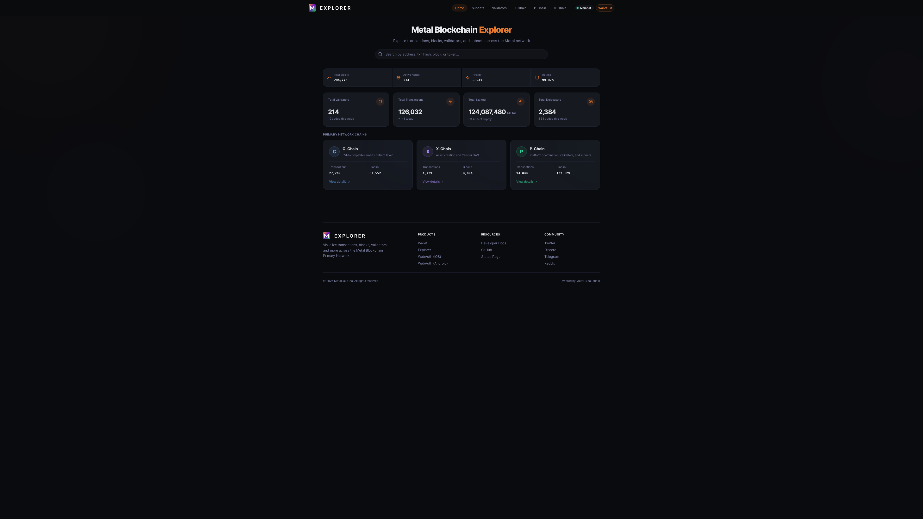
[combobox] (465, 54)
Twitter (549, 243)
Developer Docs (493, 243)
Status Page (490, 256)
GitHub (486, 250)
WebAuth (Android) (433, 263)
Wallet (602, 8)
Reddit (549, 263)
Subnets (478, 8)
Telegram (551, 256)
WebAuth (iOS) (429, 256)
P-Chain (540, 8)
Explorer (424, 250)
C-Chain (560, 8)
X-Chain (520, 8)
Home (459, 8)
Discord (550, 250)
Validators (499, 8)
